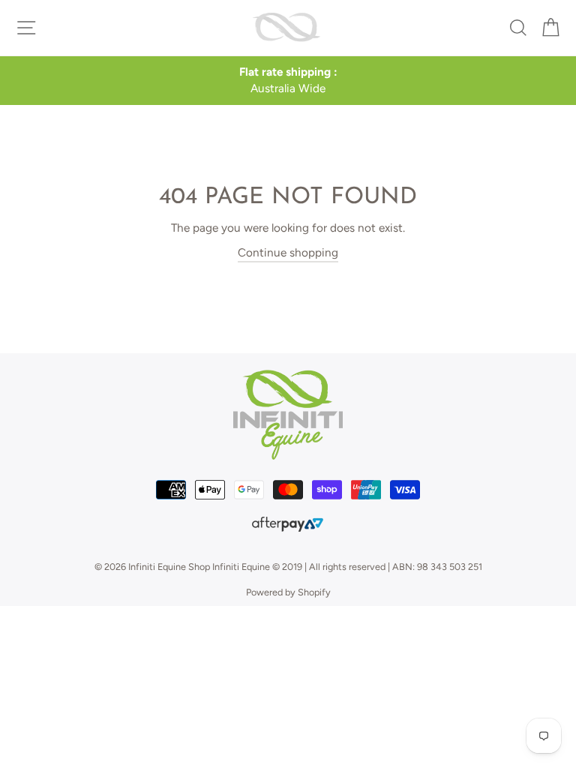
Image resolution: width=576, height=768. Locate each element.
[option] (288, 81)
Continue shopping (288, 252)
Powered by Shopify (288, 592)
